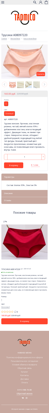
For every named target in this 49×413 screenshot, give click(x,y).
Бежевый (9, 113)
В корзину (13, 165)
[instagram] (26, 398)
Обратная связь (25, 368)
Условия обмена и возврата (24, 364)
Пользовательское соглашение (24, 361)
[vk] (23, 398)
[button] (4, 84)
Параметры (9, 177)
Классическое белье (30, 38)
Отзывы (7, 200)
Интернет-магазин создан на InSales (24, 409)
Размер (6, 100)
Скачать (40, 74)
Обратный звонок (25, 393)
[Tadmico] (24, 17)
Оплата (24, 382)
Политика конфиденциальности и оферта (24, 357)
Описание (8, 193)
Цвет (5, 110)
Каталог (24, 372)
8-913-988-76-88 (25, 390)
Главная (4, 38)
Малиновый (5, 307)
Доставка (25, 379)
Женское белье (15, 38)
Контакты (24, 375)
